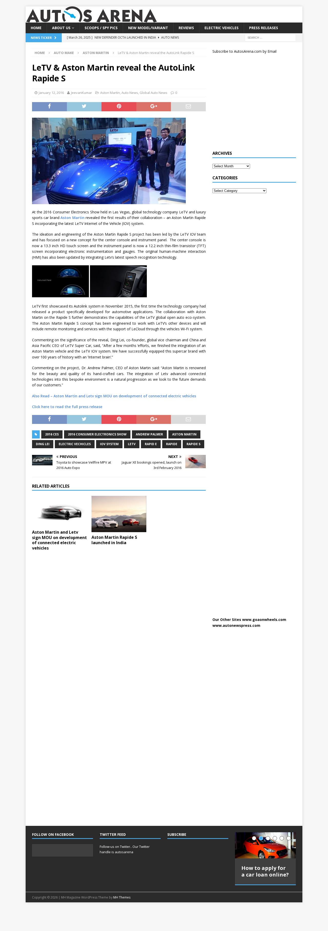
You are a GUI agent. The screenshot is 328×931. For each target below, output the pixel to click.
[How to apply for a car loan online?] (265, 845)
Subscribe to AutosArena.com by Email (244, 51)
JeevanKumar (81, 92)
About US (61, 27)
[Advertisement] (250, 104)
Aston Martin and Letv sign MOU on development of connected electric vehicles (59, 540)
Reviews (186, 27)
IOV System (109, 444)
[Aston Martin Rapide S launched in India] (119, 514)
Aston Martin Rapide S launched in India (114, 539)
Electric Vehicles (221, 27)
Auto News (129, 92)
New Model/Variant (148, 27)
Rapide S (193, 444)
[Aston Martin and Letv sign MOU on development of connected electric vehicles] (59, 511)
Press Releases (263, 27)
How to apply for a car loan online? (265, 871)
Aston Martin (110, 92)
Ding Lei (42, 444)
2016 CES (52, 434)
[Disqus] (119, 621)
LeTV (132, 444)
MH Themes (121, 897)
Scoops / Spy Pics (101, 27)
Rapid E (151, 444)
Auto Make (64, 52)
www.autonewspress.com (236, 625)
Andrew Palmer (149, 434)
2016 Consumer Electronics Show (97, 434)
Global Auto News (153, 92)
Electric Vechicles (75, 444)
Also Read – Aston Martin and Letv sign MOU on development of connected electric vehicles (114, 395)
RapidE (171, 444)
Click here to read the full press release (67, 406)
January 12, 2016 (51, 92)
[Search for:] (270, 37)
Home (36, 27)
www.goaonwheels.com (264, 619)
